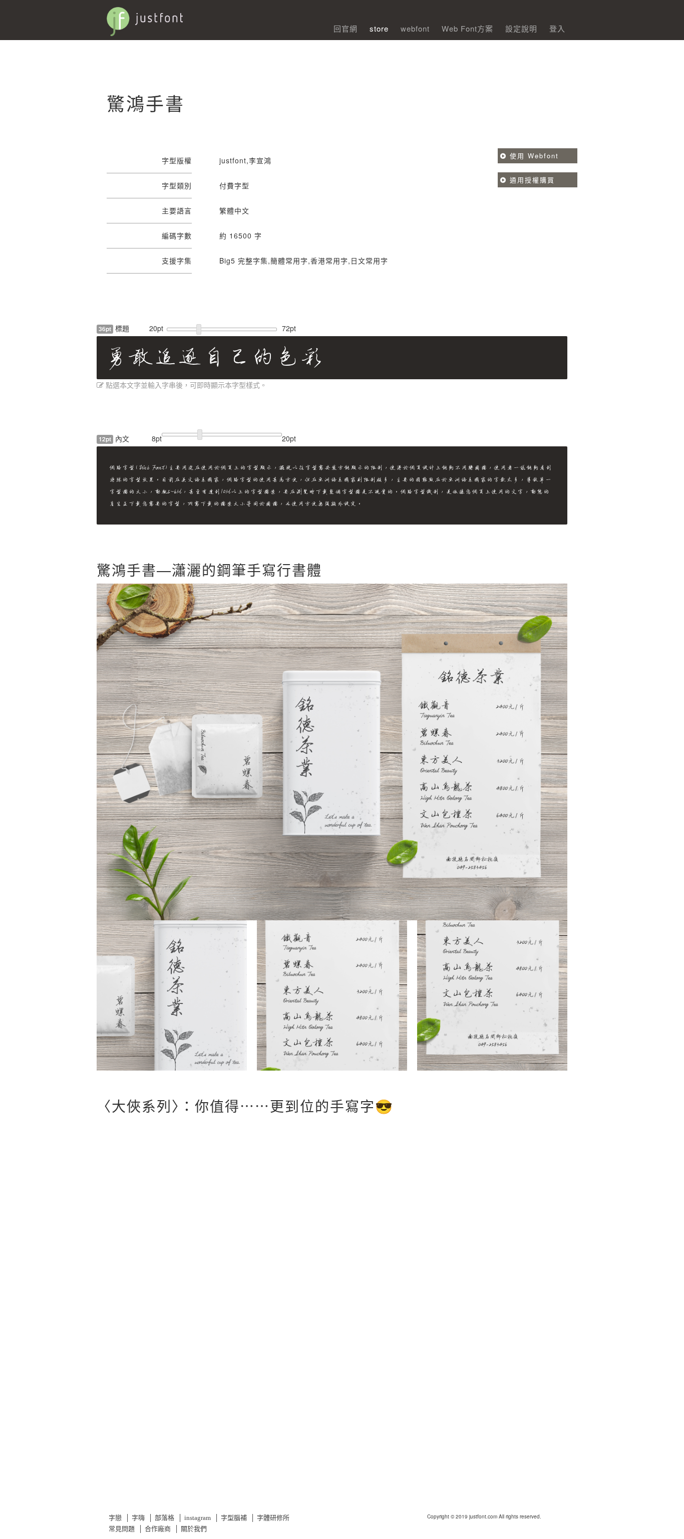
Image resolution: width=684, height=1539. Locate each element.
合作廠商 (158, 1528)
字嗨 (138, 1517)
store (379, 28)
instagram (197, 1517)
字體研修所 (273, 1517)
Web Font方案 (467, 28)
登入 (557, 28)
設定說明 (521, 28)
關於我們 (194, 1528)
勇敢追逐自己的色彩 (214, 357)
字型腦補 (234, 1517)
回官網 (345, 28)
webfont (415, 28)
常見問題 (122, 1528)
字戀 (115, 1517)
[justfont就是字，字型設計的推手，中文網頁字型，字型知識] (202, 17)
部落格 (164, 1517)
